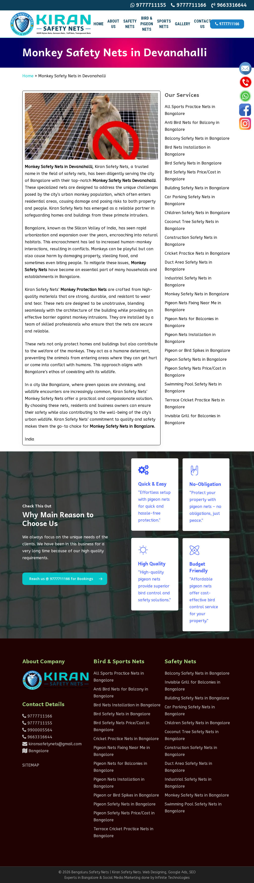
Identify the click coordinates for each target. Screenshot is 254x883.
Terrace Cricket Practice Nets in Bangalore (194, 403)
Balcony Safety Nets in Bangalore (197, 138)
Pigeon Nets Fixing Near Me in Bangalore (193, 306)
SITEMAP (30, 765)
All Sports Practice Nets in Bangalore (190, 110)
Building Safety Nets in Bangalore (197, 188)
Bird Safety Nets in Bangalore (193, 163)
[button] (64, 579)
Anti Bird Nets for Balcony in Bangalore (192, 126)
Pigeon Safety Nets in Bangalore (196, 359)
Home (27, 76)
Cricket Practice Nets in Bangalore (197, 253)
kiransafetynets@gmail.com (54, 744)
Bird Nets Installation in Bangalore (187, 151)
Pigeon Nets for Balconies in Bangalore (191, 322)
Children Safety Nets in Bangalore (197, 212)
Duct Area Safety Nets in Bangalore (188, 266)
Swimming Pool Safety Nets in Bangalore (193, 387)
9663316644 (39, 737)
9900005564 (39, 730)
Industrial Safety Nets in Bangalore (188, 281)
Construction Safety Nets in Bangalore (191, 241)
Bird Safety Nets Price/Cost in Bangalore (193, 175)
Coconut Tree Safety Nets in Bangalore (192, 225)
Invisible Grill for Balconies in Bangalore (192, 419)
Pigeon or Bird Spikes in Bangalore (197, 350)
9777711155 (39, 723)
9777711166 (39, 716)
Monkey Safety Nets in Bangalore (197, 294)
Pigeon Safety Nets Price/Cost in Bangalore (195, 372)
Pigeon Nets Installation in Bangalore (190, 338)
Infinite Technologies (172, 878)
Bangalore (38, 750)
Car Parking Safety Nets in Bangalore (190, 200)
